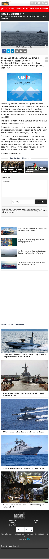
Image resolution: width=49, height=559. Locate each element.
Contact (36, 520)
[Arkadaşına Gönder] (17, 51)
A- (46, 61)
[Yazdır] (21, 51)
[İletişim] (42, 3)
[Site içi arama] (46, 3)
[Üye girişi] (26, 529)
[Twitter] (8, 51)
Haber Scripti (22, 539)
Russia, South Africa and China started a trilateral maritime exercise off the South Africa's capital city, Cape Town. (22, 65)
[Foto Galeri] (39, 3)
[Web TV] (35, 3)
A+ (46, 58)
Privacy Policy (12, 525)
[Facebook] (4, 51)
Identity (12, 523)
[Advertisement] (24, 297)
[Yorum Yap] (25, 51)
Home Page (12, 520)
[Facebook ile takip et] (18, 529)
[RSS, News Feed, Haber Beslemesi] (22, 529)
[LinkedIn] (12, 51)
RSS (36, 523)
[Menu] (32, 3)
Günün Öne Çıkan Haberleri (10, 546)
